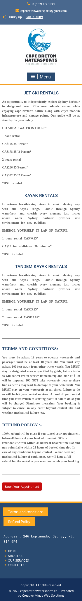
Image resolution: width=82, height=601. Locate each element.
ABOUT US (15, 556)
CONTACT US (17, 565)
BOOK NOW (34, 17)
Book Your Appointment (22, 486)
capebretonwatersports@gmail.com (43, 10)
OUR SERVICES (18, 560)
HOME (12, 551)
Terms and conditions (26, 511)
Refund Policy (19, 521)
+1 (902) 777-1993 (43, 4)
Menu (45, 76)
